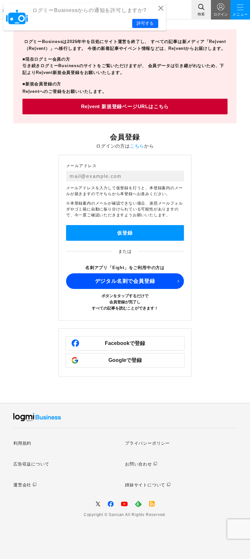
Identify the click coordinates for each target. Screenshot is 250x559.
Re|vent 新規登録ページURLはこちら (125, 106)
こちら (137, 146)
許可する (145, 23)
